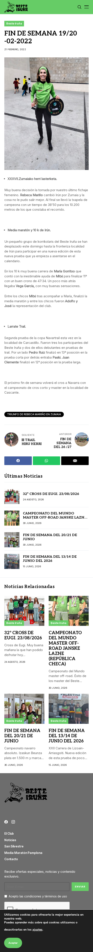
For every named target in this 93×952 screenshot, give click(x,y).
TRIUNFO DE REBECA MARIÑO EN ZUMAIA (34, 414)
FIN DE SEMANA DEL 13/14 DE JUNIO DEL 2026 (50, 559)
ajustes (37, 930)
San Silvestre (14, 846)
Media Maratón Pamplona (23, 853)
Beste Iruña (14, 23)
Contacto (11, 859)
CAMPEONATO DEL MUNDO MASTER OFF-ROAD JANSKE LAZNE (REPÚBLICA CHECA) (55, 517)
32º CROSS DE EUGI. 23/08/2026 (51, 494)
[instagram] (13, 822)
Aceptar (13, 943)
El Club (9, 833)
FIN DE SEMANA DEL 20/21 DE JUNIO (22, 736)
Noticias (10, 840)
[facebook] (6, 822)
